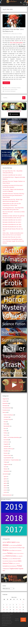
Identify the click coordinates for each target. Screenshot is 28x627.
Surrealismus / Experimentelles (11, 460)
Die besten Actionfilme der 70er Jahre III (12, 175)
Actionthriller (5, 547)
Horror (5, 435)
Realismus (11, 561)
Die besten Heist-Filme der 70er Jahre (12, 237)
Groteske (15, 553)
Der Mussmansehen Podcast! (14, 111)
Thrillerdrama (6, 568)
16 (3, 609)
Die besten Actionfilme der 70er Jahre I (12, 222)
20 (16, 609)
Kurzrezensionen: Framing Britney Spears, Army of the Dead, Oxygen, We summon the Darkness (13, 241)
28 (20, 612)
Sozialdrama (18, 563)
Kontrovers (6, 442)
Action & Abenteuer (12, 87)
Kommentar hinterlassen (10, 91)
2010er (5, 490)
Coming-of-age (20, 547)
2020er (5, 492)
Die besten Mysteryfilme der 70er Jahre (12, 226)
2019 (16, 545)
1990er (5, 485)
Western (6, 469)
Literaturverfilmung (8, 448)
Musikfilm (6, 451)
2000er (5, 487)
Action (19, 545)
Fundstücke (5, 410)
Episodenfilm (7, 426)
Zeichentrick (6, 471)
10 (7, 607)
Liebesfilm (6, 446)
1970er (5, 481)
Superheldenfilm (8, 457)
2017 (12, 545)
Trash (5, 466)
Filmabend (5, 405)
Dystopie (10, 550)
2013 (9, 545)
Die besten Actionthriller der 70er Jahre (12, 224)
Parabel (19, 558)
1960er (5, 478)
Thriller (5, 462)
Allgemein (5, 398)
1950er (5, 476)
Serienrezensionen (7, 495)
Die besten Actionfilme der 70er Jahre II (12, 220)
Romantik (16, 561)
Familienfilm (5, 553)
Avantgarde (10, 547)
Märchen (15, 558)
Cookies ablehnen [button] (17, 619)
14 (20, 607)
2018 (14, 545)
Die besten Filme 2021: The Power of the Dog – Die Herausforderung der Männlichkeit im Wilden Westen (14, 195)
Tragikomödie (7, 464)
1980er (5, 87)
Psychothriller (5, 561)
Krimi (17, 556)
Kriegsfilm (6, 444)
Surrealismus (6, 566)
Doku (5, 421)
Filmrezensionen (6, 89)
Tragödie (20, 568)
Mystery (6, 453)
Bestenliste (5, 403)
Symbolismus (13, 566)
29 (23, 612)
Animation (6, 417)
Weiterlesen (6, 82)
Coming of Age (7, 419)
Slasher (14, 563)
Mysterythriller (10, 558)
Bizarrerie (15, 547)
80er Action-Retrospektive (16, 42)
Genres (4, 412)
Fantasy (19, 87)
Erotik (5, 430)
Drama (5, 424)
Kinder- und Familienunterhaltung (12, 437)
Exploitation (19, 550)
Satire (19, 561)
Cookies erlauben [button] (23, 619)
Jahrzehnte (5, 474)
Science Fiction (14, 89)
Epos (5, 428)
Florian (20, 33)
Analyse (4, 401)
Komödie (6, 439)
